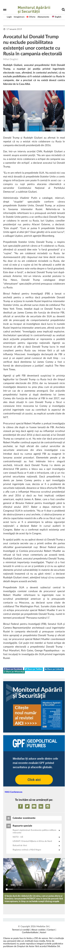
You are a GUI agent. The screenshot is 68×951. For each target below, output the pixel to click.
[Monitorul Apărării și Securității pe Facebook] (20, 806)
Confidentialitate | (30, 932)
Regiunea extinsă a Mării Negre (27, 850)
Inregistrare (19, 17)
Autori (43, 932)
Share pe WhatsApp (15, 672)
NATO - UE (18, 837)
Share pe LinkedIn (55, 669)
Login (9, 17)
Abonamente (43, 17)
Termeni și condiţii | (21, 930)
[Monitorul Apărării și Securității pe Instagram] (47, 806)
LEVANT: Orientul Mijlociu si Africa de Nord (32, 841)
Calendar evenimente (24, 818)
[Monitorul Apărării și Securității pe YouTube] (34, 806)
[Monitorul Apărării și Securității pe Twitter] (27, 806)
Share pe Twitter (34, 669)
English (58, 17)
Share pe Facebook (13, 669)
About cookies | (38, 930)
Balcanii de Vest (20, 846)
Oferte (32, 17)
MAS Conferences (13, 792)
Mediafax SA (42, 926)
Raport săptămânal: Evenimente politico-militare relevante (34, 831)
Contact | (51, 930)
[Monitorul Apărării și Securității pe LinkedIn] (41, 806)
